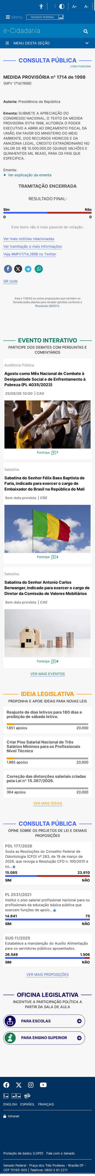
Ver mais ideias (47, 803)
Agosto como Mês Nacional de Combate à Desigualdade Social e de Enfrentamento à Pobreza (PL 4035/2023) (45, 379)
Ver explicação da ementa (29, 175)
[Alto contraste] (61, 6)
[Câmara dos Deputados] (6, 1095)
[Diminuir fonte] (86, 6)
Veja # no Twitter (29, 254)
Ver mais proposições (47, 974)
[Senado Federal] (44, 17)
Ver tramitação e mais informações (32, 246)
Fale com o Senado (60, 1153)
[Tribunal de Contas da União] (26, 1095)
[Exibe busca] (86, 31)
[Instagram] (31, 1085)
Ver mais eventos (47, 674)
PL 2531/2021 (18, 894)
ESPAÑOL (27, 1104)
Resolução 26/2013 (47, 305)
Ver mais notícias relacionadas (28, 238)
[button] (47, 43)
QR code (10, 281)
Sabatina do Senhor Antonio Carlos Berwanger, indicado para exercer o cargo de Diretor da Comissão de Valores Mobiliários (47, 588)
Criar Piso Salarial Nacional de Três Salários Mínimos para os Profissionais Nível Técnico (43, 746)
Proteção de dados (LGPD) (23, 1153)
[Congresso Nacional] (16, 1095)
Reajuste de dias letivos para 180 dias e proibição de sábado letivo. (44, 714)
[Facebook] (8, 1085)
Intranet (13, 1116)
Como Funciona (80, 66)
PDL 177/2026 (18, 846)
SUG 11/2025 (17, 938)
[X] (19, 1085)
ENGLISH (10, 1104)
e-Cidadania (21, 31)
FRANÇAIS (46, 1104)
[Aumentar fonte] (74, 6)
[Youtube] (42, 1085)
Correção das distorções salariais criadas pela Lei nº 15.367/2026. (46, 778)
